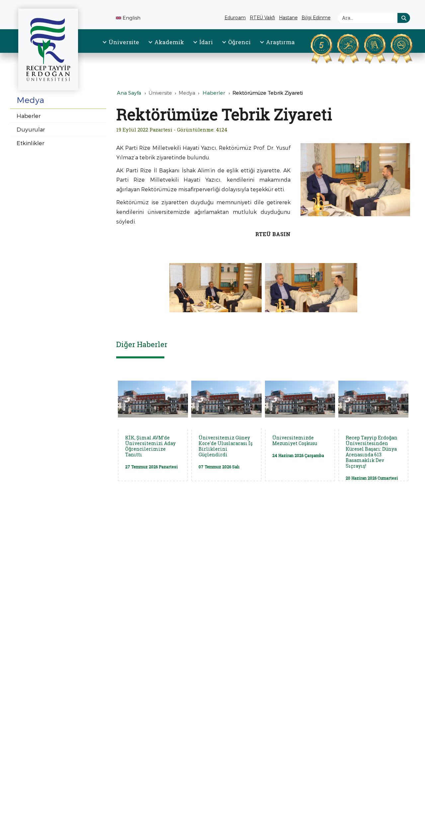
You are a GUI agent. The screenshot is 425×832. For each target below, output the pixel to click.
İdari (206, 42)
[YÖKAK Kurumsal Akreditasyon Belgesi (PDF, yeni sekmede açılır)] (313, 47)
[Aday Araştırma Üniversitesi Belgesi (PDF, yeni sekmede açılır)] (366, 47)
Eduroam (235, 17)
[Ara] (403, 18)
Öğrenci (239, 42)
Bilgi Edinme (316, 18)
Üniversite (124, 42)
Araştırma (280, 42)
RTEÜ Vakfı (263, 18)
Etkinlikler (30, 142)
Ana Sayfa (129, 93)
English (131, 18)
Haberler (29, 115)
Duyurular (31, 129)
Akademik (169, 42)
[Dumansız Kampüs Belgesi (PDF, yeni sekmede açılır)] (393, 47)
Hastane (289, 18)
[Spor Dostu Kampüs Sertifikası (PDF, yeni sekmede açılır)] (339, 47)
